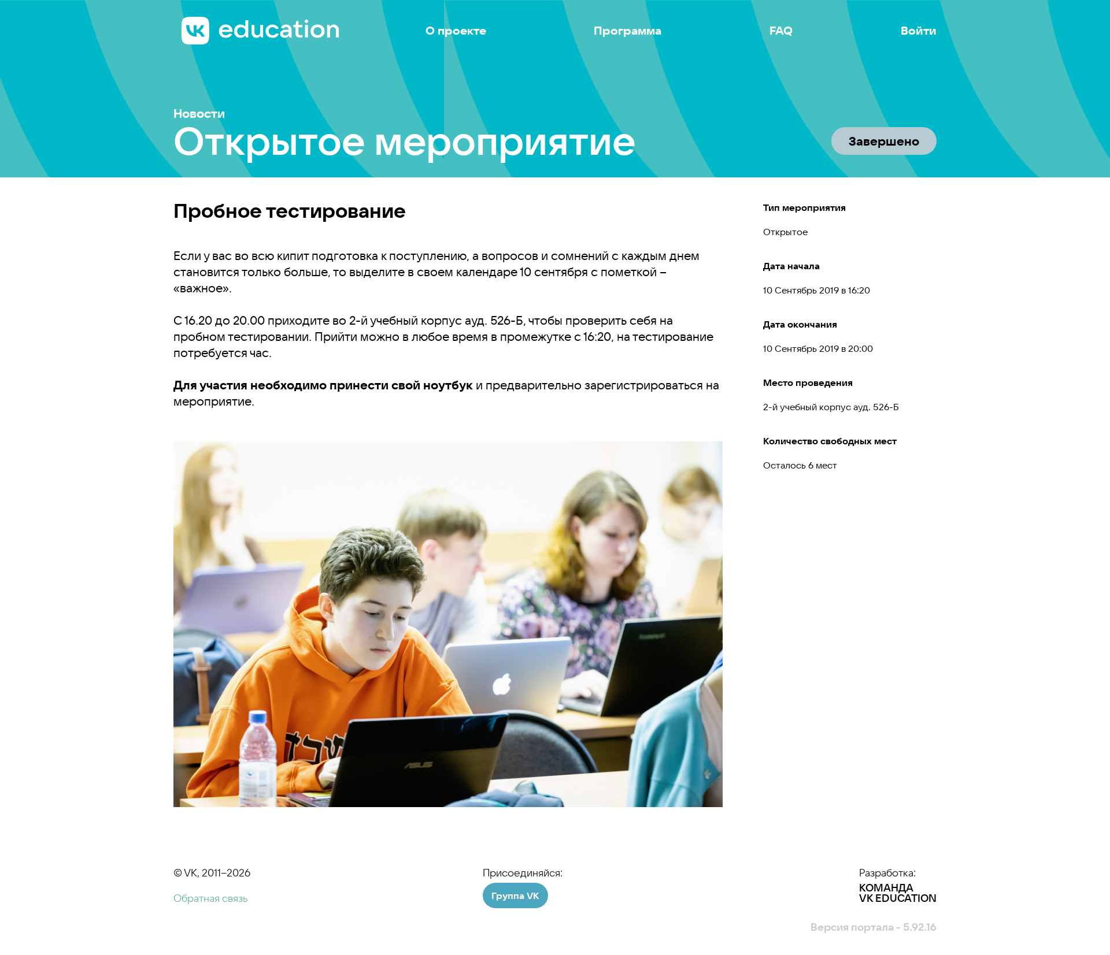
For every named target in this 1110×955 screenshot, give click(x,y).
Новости (199, 113)
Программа (627, 30)
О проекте (456, 30)
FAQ (781, 30)
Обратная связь (210, 898)
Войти (919, 30)
